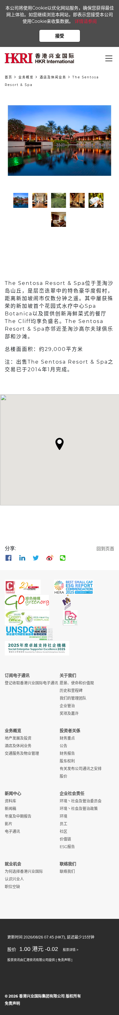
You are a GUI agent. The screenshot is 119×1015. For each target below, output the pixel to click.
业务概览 (26, 77)
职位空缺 (12, 886)
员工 (63, 823)
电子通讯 (12, 831)
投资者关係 (70, 730)
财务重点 (67, 738)
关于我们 (68, 675)
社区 (63, 831)
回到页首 (105, 548)
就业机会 (13, 863)
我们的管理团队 (73, 698)
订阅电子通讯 (17, 675)
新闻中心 (13, 793)
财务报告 (67, 753)
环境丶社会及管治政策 (79, 808)
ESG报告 (67, 846)
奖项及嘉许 (69, 713)
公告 (63, 745)
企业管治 (67, 705)
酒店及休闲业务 (53, 77)
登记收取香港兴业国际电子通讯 (31, 683)
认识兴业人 (14, 879)
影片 (8, 823)
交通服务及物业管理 (22, 753)
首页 (8, 77)
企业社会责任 (72, 793)
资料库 (10, 801)
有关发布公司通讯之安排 (81, 768)
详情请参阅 (86, 21)
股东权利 (67, 761)
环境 (63, 816)
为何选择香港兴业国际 (24, 871)
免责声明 (12, 1003)
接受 (59, 36)
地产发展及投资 (18, 738)
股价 (63, 776)
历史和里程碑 (71, 690)
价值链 (65, 839)
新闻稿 (10, 808)
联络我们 (68, 863)
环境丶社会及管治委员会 (81, 801)
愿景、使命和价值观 (77, 683)
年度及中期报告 (18, 816)
